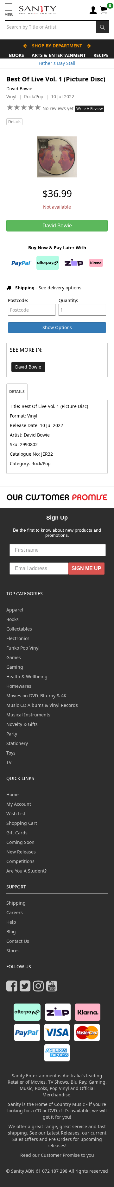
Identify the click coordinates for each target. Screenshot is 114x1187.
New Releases (21, 852)
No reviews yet (58, 108)
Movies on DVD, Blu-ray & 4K (36, 696)
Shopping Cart (21, 823)
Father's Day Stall (57, 63)
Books (16, 55)
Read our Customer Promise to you (57, 1155)
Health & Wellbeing (27, 676)
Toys (11, 753)
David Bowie (28, 367)
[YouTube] (53, 989)
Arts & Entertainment (59, 55)
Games (13, 657)
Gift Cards (17, 833)
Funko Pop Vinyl (23, 648)
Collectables (19, 629)
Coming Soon (20, 842)
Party (11, 734)
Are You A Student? (26, 871)
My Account (18, 804)
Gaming (14, 667)
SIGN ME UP (86, 568)
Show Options (57, 327)
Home (12, 794)
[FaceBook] (13, 989)
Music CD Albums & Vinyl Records (42, 705)
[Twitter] (26, 989)
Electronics (17, 638)
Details (14, 121)
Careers (14, 912)
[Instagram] (39, 989)
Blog (11, 931)
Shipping (16, 903)
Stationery (17, 743)
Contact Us (17, 941)
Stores (13, 951)
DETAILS (17, 391)
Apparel (14, 610)
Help (11, 922)
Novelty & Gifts (22, 724)
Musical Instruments (28, 715)
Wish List (15, 814)
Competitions (20, 861)
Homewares (18, 686)
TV (8, 762)
